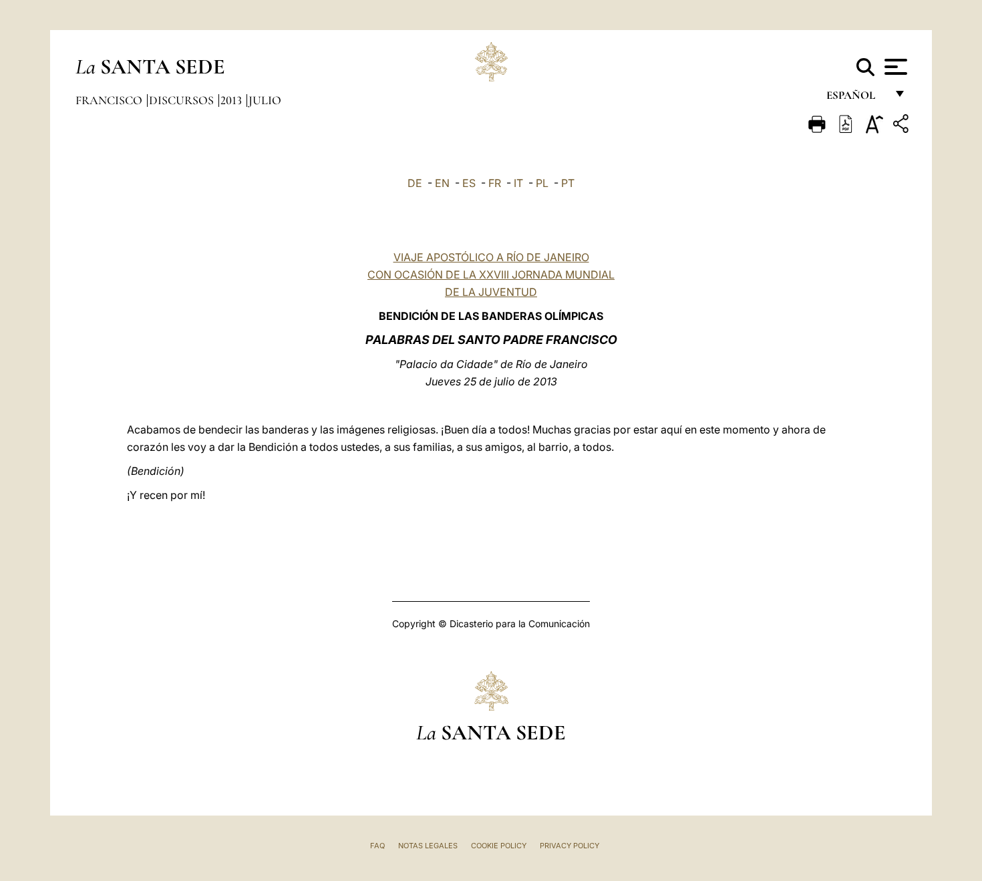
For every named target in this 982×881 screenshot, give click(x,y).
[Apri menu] (894, 66)
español (856, 98)
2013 (232, 100)
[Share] (902, 126)
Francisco (110, 100)
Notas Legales (428, 845)
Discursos (182, 100)
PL (542, 183)
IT (518, 183)
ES (469, 183)
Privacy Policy (569, 845)
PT (568, 183)
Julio (265, 100)
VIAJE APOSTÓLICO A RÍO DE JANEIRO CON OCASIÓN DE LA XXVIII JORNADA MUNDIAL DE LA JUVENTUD (491, 274)
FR (494, 183)
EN (442, 183)
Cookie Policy (498, 845)
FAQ (377, 845)
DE (414, 183)
